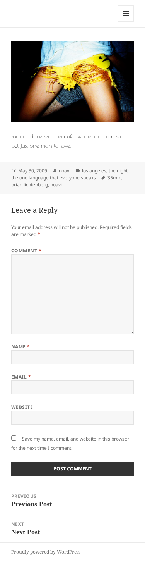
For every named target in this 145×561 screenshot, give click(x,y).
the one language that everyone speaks (53, 177)
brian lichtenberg (29, 184)
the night (118, 170)
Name (20, 346)
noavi (64, 170)
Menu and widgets (126, 21)
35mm (114, 177)
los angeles (94, 170)
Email (21, 376)
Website (22, 407)
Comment (26, 250)
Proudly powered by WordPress (45, 552)
